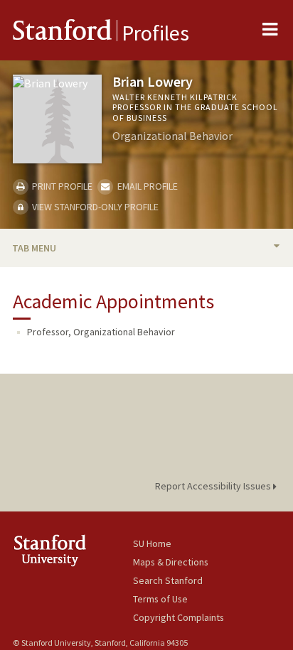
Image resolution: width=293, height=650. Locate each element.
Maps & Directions (170, 562)
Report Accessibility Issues (214, 486)
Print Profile (61, 186)
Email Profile (146, 186)
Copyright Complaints (178, 617)
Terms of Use (160, 598)
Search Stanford (168, 580)
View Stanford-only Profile (94, 206)
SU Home (152, 543)
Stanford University (73, 550)
